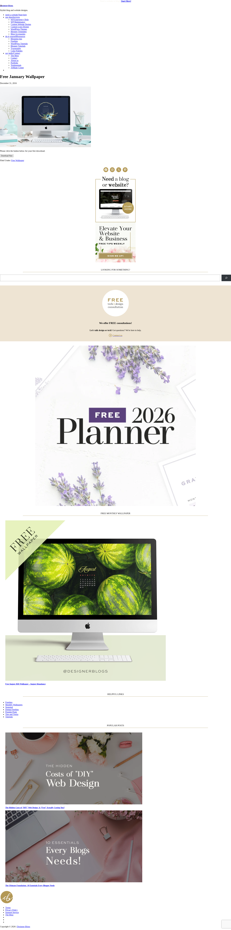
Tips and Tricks (11, 714)
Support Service (12, 912)
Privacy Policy (11, 910)
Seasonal (9, 707)
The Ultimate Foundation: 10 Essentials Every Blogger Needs (30, 885)
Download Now (6, 156)
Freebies (8, 702)
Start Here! (126, 1)
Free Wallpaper (17, 160)
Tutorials (9, 717)
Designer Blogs (6, 6)
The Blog (9, 915)
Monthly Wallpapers (13, 705)
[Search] (226, 278)
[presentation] (118, 600)
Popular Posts (11, 712)
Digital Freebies (12, 709)
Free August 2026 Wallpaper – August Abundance (25, 684)
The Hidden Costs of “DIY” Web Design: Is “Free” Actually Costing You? (35, 808)
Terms (8, 907)
